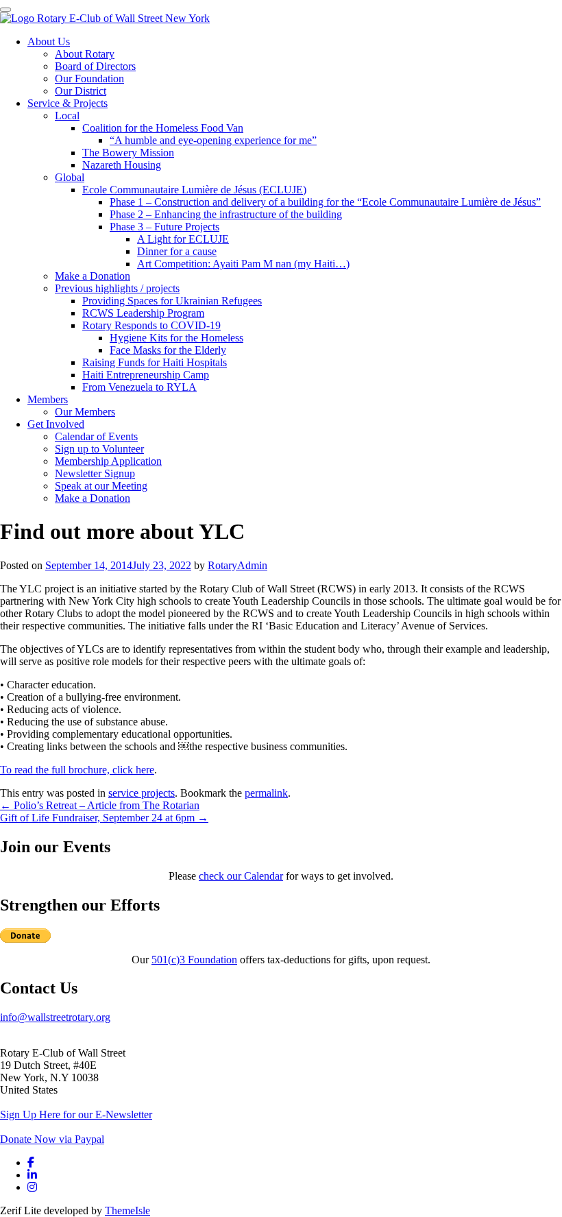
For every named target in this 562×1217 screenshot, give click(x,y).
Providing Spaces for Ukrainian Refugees (172, 300)
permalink (266, 793)
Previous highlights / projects (117, 288)
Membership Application (108, 461)
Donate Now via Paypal (52, 1139)
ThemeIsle (127, 1210)
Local (67, 115)
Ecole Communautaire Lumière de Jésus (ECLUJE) (194, 189)
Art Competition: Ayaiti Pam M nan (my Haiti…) (243, 263)
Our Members (85, 412)
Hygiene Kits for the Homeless (176, 338)
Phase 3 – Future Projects (164, 226)
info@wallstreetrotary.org (55, 1017)
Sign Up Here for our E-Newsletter (76, 1114)
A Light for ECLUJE (183, 239)
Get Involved (55, 424)
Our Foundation (89, 78)
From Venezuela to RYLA (139, 387)
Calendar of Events (96, 436)
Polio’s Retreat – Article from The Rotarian (99, 805)
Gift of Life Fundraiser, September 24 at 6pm (104, 817)
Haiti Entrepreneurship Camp (145, 375)
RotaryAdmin (237, 565)
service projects (141, 793)
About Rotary (84, 54)
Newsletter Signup (95, 473)
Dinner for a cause (177, 251)
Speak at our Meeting (101, 486)
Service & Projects (67, 103)
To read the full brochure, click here (77, 769)
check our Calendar (241, 876)
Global (69, 177)
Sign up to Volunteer (99, 449)
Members (47, 399)
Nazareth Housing (121, 165)
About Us (48, 41)
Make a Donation (92, 276)
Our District (80, 91)
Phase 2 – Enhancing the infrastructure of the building (226, 214)
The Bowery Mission (128, 152)
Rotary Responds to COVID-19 (151, 325)
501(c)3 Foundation (194, 959)
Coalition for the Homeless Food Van (162, 128)
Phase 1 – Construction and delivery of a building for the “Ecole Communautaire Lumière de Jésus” (325, 202)
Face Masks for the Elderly (168, 350)
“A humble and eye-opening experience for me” (213, 140)
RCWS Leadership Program (143, 313)
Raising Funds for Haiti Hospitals (154, 362)
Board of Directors (95, 66)
